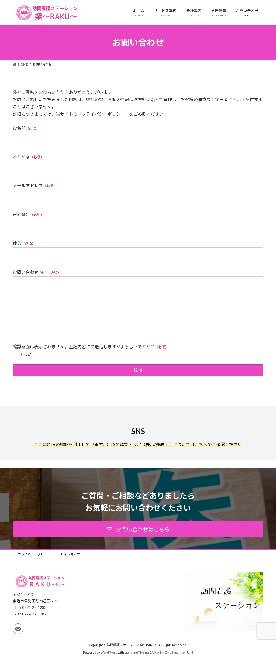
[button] (138, 529)
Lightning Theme (137, 653)
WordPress (109, 653)
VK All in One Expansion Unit (172, 653)
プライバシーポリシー (34, 554)
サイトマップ (70, 554)
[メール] (18, 628)
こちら (201, 444)
